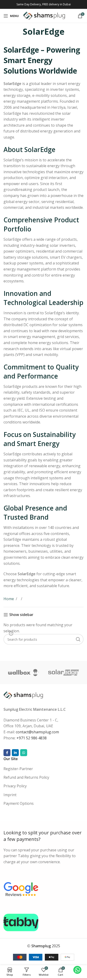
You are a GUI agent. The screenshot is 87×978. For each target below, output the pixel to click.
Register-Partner (18, 768)
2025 (45, 946)
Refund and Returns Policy (26, 777)
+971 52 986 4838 (31, 738)
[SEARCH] (78, 639)
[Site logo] (44, 15)
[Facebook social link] (6, 752)
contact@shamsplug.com (37, 732)
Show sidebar (21, 615)
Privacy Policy (15, 786)
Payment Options (18, 803)
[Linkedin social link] (15, 752)
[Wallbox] (23, 672)
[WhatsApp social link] (23, 752)
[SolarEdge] (64, 672)
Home (8, 598)
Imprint (9, 794)
